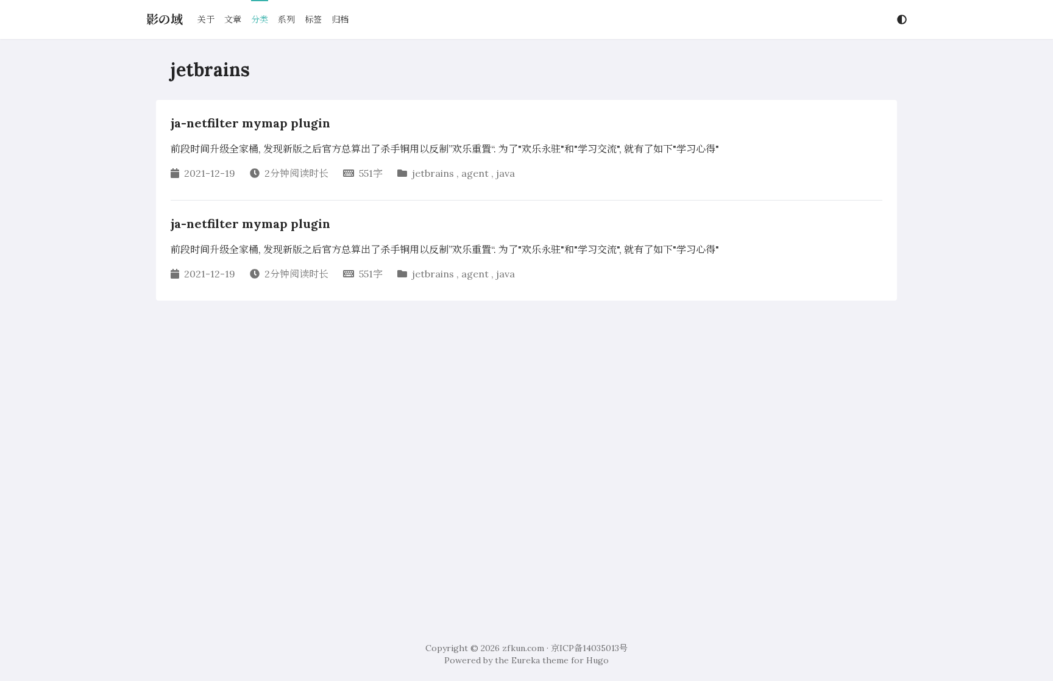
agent (475, 173)
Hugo (597, 660)
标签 (313, 19)
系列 (286, 19)
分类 (259, 19)
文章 (232, 19)
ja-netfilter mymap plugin (250, 122)
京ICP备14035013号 (589, 648)
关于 (205, 19)
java (505, 173)
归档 (340, 19)
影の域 (164, 19)
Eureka (525, 660)
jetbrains (433, 173)
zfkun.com (523, 648)
